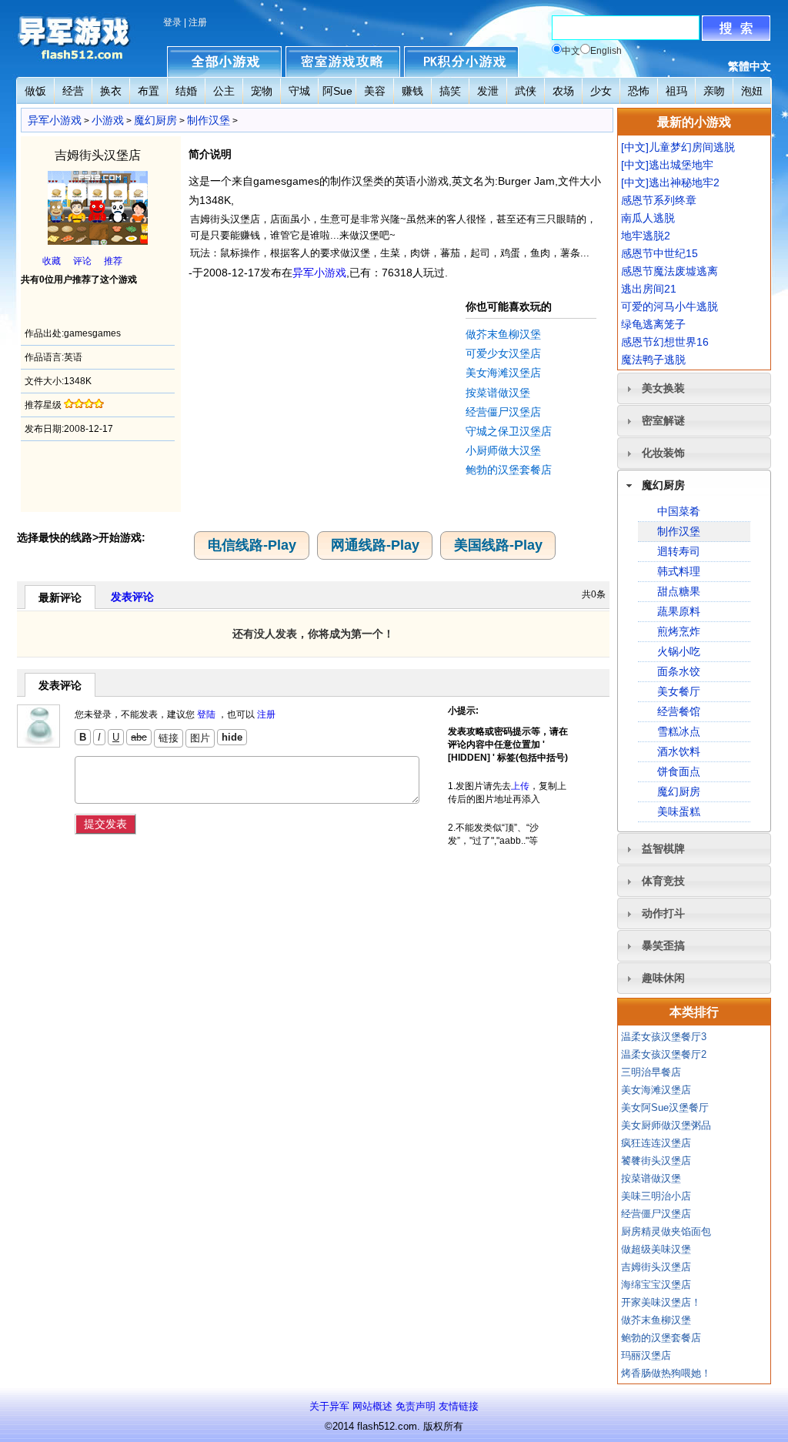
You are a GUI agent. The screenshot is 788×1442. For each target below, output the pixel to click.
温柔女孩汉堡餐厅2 (663, 1054)
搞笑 (450, 91)
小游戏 (108, 120)
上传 (520, 786)
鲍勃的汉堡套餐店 (509, 469)
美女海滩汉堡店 (503, 372)
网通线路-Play (375, 545)
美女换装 (663, 388)
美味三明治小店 (656, 1196)
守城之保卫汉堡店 (509, 431)
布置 (148, 91)
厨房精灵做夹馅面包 (666, 1231)
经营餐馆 (678, 711)
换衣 (111, 91)
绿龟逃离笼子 (653, 324)
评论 (82, 261)
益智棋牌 (663, 848)
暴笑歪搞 (663, 945)
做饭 (35, 91)
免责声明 (416, 1406)
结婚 (186, 91)
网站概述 (372, 1406)
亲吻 (714, 91)
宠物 (261, 91)
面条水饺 (678, 671)
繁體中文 (749, 66)
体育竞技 (663, 881)
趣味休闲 (663, 978)
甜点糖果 (678, 591)
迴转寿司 (678, 551)
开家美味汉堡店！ (661, 1302)
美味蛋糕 (678, 811)
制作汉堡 (208, 120)
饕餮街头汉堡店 (656, 1160)
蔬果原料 (678, 611)
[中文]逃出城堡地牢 (667, 165)
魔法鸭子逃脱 (653, 359)
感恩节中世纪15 (659, 253)
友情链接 (459, 1406)
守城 (299, 91)
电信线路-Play (252, 545)
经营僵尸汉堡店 (503, 412)
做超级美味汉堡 (656, 1249)
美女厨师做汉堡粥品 (666, 1125)
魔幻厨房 (155, 120)
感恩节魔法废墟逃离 (669, 271)
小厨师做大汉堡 (503, 450)
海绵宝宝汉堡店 (656, 1284)
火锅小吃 (678, 651)
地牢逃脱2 (645, 235)
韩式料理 (678, 571)
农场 (563, 91)
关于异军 (329, 1406)
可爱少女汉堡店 (503, 353)
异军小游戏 (55, 120)
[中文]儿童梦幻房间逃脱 (678, 147)
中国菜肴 (678, 511)
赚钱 (412, 91)
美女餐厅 (678, 691)
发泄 (488, 91)
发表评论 (132, 597)
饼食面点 (678, 771)
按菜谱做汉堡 (498, 392)
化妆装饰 (663, 453)
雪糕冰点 (678, 731)
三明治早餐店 (651, 1072)
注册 (198, 22)
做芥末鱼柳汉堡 (503, 334)
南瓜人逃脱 (648, 218)
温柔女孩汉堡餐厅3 (663, 1036)
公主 (224, 91)
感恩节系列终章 (658, 200)
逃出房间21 (648, 289)
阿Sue (337, 91)
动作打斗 (663, 913)
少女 (601, 91)
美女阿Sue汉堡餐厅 (665, 1107)
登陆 (206, 714)
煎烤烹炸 (678, 631)
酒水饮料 (678, 751)
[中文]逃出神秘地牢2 (670, 182)
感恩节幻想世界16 (665, 342)
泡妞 (752, 91)
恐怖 (638, 91)
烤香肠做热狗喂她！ (666, 1373)
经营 (73, 91)
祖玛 (676, 91)
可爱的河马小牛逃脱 (669, 306)
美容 (375, 91)
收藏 (51, 261)
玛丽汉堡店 (646, 1355)
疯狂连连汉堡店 (656, 1143)
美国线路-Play (498, 545)
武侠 (525, 91)
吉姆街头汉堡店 (656, 1267)
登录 (172, 22)
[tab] (694, 388)
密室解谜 (663, 420)
